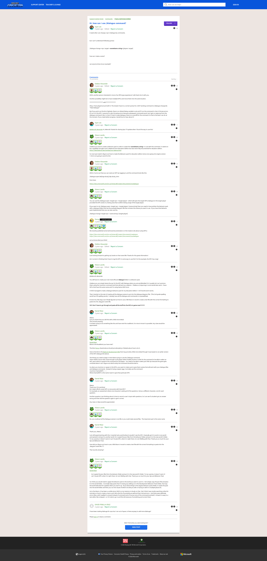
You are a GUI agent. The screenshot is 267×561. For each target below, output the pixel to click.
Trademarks (155, 554)
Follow (169, 23)
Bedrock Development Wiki (111, 352)
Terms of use (146, 554)
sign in (96, 517)
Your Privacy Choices (107, 554)
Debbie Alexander (101, 84)
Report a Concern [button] (117, 29)
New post (136, 527)
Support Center (37, 5)
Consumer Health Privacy (121, 554)
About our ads (164, 554)
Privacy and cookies (135, 554)
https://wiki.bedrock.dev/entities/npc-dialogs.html (105, 150)
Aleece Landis (100, 135)
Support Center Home (96, 19)
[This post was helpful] (174, 28)
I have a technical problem (123, 19)
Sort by (173, 79)
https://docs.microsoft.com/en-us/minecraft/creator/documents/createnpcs (114, 234)
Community (109, 19)
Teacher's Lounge (53, 5)
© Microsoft (133, 556)
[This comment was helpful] (172, 86)
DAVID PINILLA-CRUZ (102, 504)
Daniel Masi (99, 311)
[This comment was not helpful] (174, 86)
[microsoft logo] (185, 554)
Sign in (236, 5)
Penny (97, 219)
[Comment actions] (176, 89)
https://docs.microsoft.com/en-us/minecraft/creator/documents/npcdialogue (114, 184)
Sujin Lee (98, 27)
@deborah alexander (96, 129)
